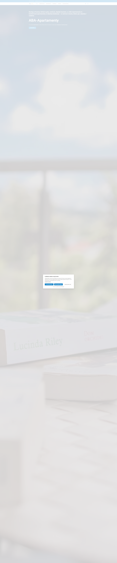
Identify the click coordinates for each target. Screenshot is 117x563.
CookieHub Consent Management (60, 286)
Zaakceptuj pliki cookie (49, 284)
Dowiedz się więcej (48, 281)
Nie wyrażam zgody (58, 284)
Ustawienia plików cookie (68, 284)
